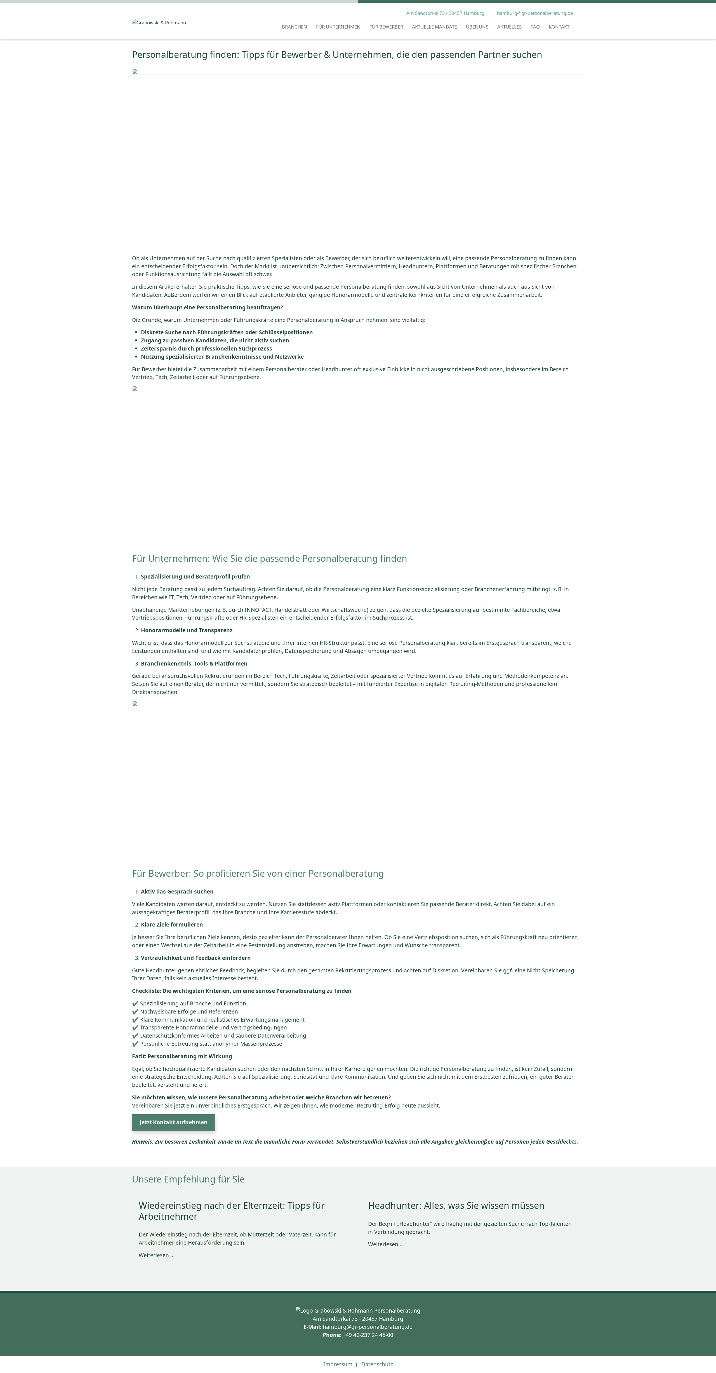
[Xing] (161, 1156)
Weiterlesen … (157, 1255)
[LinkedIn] (137, 1156)
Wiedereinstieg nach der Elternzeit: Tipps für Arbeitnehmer (232, 1210)
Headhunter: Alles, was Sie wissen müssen (456, 1205)
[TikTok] (173, 1156)
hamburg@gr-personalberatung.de (535, 13)
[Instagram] (149, 1156)
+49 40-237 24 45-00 (368, 1335)
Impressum (337, 1364)
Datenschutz (377, 1364)
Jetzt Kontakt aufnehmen (174, 1122)
